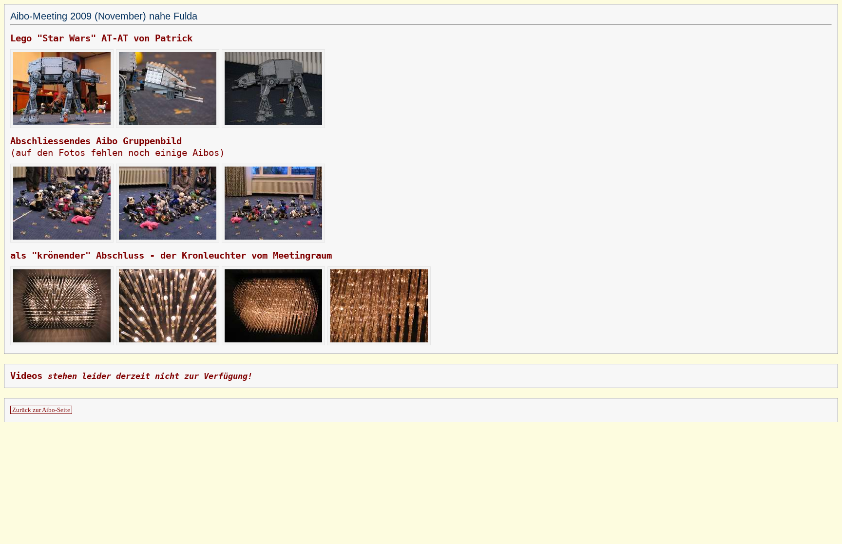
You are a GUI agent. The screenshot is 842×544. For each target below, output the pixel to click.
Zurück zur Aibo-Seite (41, 409)
